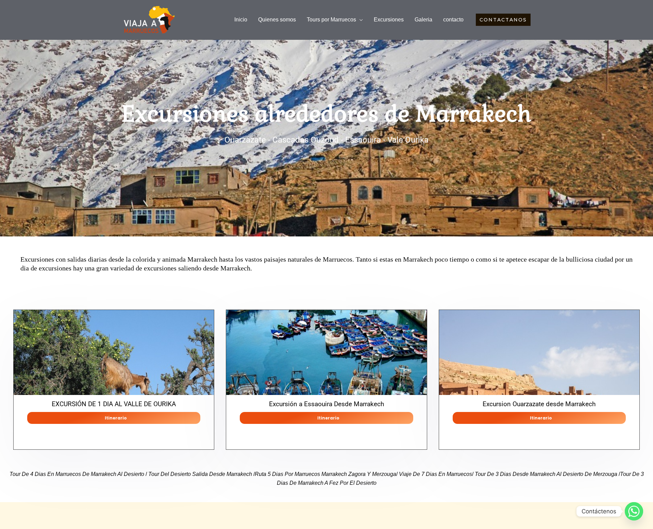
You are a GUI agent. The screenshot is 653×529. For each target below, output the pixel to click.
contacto (453, 19)
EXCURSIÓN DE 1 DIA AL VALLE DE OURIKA (114, 404)
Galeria (423, 19)
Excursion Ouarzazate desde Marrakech (539, 404)
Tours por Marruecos (331, 19)
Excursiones (389, 19)
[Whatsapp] (634, 511)
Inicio (240, 19)
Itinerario (116, 418)
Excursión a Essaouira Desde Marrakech (326, 404)
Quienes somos (277, 19)
